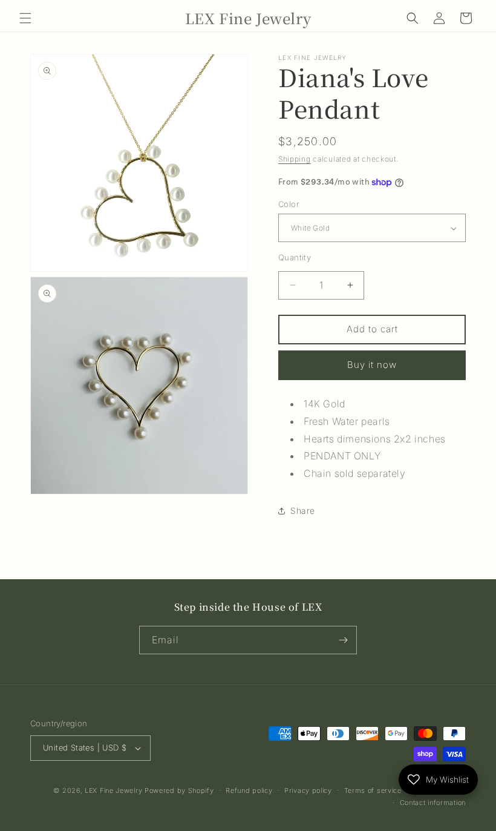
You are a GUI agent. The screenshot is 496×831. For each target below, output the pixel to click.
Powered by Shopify (179, 790)
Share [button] (302, 510)
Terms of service (373, 790)
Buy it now (372, 364)
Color (288, 204)
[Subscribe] (343, 640)
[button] (25, 18)
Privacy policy (308, 790)
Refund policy (249, 790)
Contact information (433, 802)
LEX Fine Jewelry (113, 790)
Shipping (294, 158)
